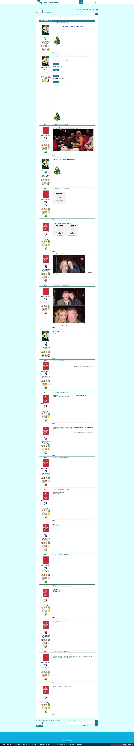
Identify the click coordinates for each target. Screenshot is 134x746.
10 (67, 360)
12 (67, 425)
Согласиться (127, 744)
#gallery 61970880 (63, 657)
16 (68, 554)
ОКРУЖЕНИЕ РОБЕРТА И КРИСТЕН (44, 14)
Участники (84, 9)
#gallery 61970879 (56, 657)
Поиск (94, 9)
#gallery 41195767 (56, 623)
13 (68, 457)
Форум (37, 14)
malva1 (46, 22)
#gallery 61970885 (69, 657)
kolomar (45, 124)
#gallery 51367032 (88, 656)
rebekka (50, 12)
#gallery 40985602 (56, 558)
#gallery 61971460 (56, 493)
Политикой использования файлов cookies (72, 744)
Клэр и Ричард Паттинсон (65, 14)
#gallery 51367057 (56, 590)
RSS (96, 9)
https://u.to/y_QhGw (87, 362)
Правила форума (89, 9)
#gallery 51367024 (69, 656)
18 (68, 619)
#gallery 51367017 (56, 656)
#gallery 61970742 (56, 525)
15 (68, 522)
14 (68, 489)
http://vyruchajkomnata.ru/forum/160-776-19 (65, 428)
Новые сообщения (78, 9)
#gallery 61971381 (56, 461)
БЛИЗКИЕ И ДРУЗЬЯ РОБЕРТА (55, 14)
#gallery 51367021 (63, 656)
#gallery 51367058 (56, 591)
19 (68, 651)
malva (48, 12)
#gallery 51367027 (75, 656)
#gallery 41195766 (63, 623)
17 (68, 586)
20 (68, 683)
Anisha (45, 12)
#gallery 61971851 (68, 686)
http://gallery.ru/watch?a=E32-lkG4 (63, 396)
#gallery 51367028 (82, 656)
